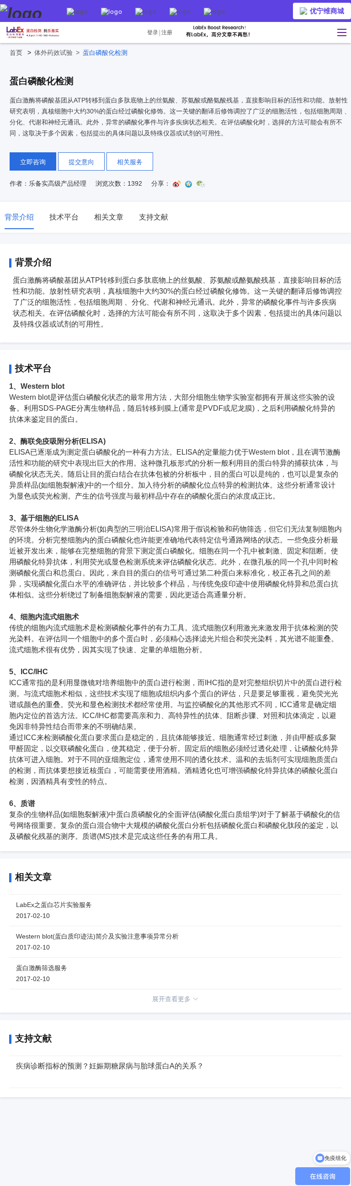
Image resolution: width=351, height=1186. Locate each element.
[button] (339, 32)
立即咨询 (33, 162)
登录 (152, 32)
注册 (166, 32)
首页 (22, 52)
